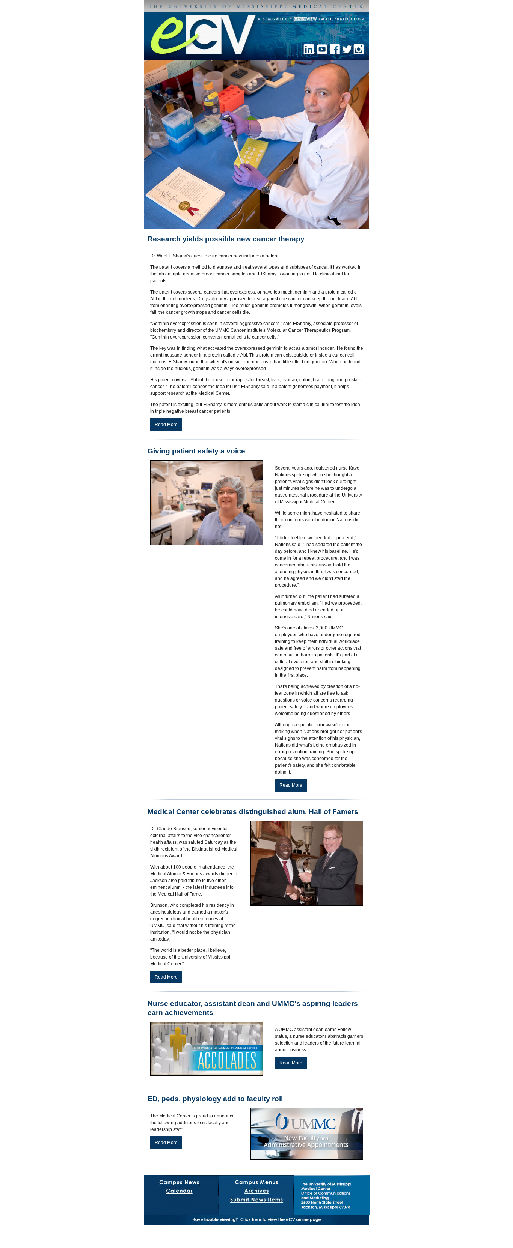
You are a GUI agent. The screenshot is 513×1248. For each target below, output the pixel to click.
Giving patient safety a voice (196, 451)
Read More (166, 424)
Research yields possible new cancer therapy (226, 239)
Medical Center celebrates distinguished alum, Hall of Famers (253, 812)
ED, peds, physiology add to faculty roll (215, 1099)
